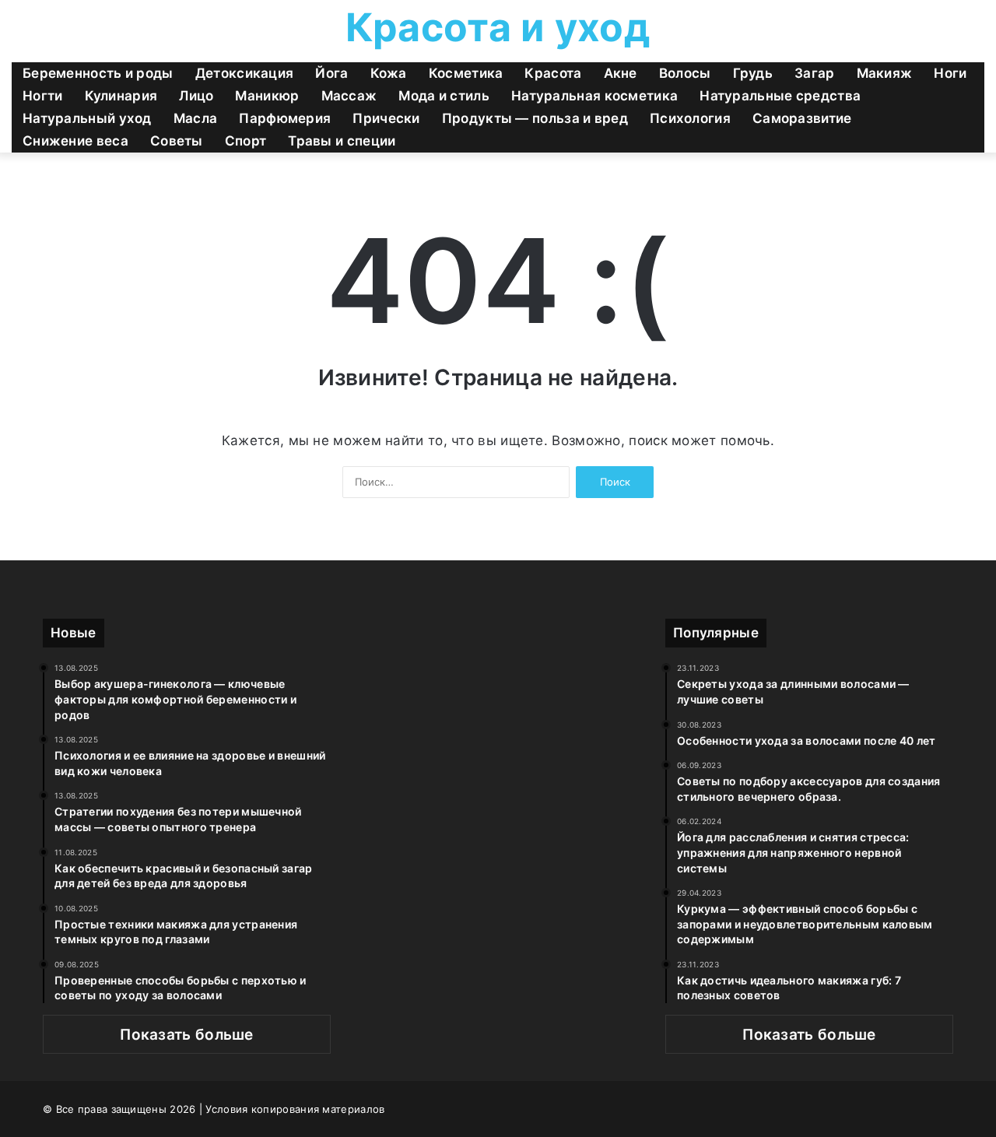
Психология (690, 118)
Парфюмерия (285, 118)
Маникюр (267, 96)
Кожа (388, 73)
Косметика (466, 73)
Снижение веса (75, 141)
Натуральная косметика (594, 96)
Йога (331, 73)
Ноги (950, 73)
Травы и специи (341, 141)
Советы (176, 141)
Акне (620, 73)
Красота (552, 73)
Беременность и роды (98, 73)
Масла (196, 118)
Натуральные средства (780, 96)
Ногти (43, 96)
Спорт (246, 141)
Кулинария (121, 96)
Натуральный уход (87, 118)
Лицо (196, 96)
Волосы (685, 73)
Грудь (753, 73)
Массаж (349, 96)
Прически (385, 118)
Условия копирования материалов (294, 1109)
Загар (814, 73)
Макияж (885, 73)
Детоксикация (244, 73)
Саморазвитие (802, 118)
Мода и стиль (443, 96)
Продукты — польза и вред (535, 118)
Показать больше (187, 1035)
